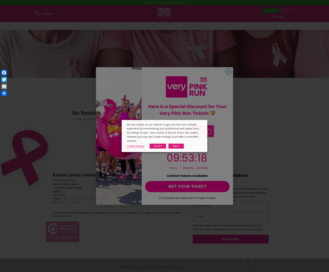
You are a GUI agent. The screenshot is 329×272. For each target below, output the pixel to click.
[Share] (4, 93)
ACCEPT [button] (158, 146)
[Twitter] (4, 79)
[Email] (4, 86)
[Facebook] (4, 72)
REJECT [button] (176, 146)
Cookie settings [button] (135, 146)
